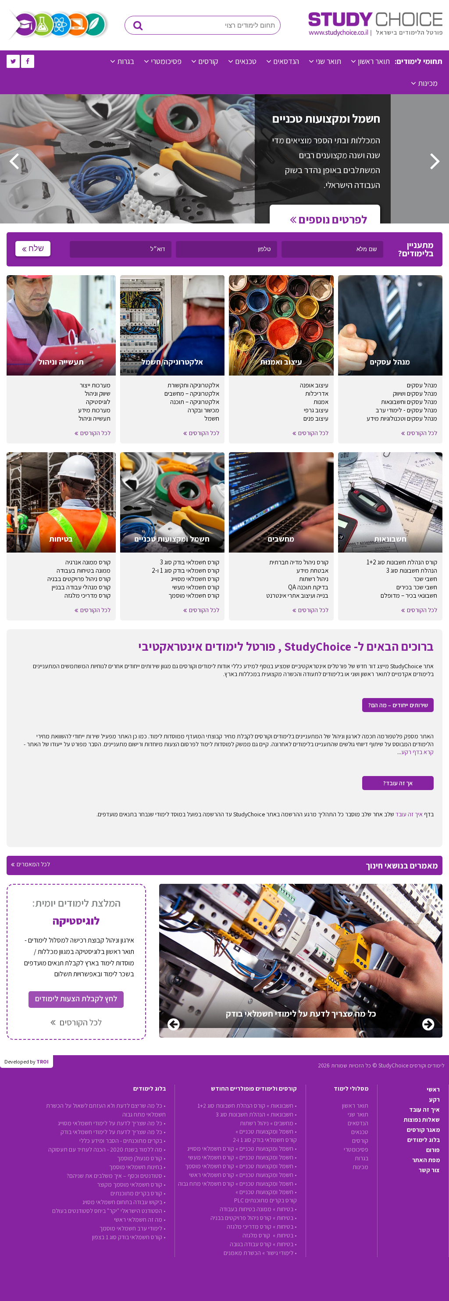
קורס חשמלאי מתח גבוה (206, 1184)
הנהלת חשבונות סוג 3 (411, 570)
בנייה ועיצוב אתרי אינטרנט (297, 595)
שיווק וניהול (97, 393)
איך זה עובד (409, 814)
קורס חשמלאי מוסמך (193, 595)
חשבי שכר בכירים (416, 587)
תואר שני (328, 61)
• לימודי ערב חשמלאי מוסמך (133, 1228)
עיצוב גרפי (316, 410)
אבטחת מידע (312, 570)
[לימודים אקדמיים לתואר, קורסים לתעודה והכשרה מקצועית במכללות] (375, 34)
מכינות (428, 83)
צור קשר (429, 1170)
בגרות (125, 61)
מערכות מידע (94, 410)
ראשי (433, 1089)
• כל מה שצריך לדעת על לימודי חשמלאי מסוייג (112, 1123)
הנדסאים (286, 61)
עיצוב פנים (315, 418)
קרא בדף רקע (417, 752)
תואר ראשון (374, 61)
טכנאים (246, 61)
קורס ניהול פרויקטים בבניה (78, 578)
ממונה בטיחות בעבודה (83, 570)
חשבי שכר (425, 578)
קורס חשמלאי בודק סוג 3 (189, 562)
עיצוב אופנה (314, 385)
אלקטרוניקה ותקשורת (193, 385)
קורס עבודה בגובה (250, 1244)
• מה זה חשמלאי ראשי (140, 1219)
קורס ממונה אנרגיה (87, 562)
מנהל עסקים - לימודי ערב (406, 410)
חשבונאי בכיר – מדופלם (409, 595)
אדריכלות (316, 393)
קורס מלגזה (256, 1235)
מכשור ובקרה (203, 410)
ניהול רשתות (313, 578)
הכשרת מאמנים (242, 1253)
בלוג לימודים (423, 1140)
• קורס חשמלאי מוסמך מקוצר (131, 1184)
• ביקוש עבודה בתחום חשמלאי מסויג (124, 1202)
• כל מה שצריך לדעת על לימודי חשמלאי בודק (113, 1132)
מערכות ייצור (95, 385)
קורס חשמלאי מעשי (195, 587)
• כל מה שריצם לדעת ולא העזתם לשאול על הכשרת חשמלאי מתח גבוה (106, 1110)
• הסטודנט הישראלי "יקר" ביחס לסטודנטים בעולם (109, 1211)
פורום (433, 1150)
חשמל (211, 418)
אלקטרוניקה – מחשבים (191, 393)
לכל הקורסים (422, 433)
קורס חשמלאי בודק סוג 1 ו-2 (185, 570)
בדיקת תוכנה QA (308, 587)
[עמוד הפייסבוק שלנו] (27, 61)
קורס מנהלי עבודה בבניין (81, 587)
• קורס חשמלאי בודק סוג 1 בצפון (129, 1237)
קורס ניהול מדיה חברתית (298, 562)
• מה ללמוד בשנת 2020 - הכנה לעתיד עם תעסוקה (107, 1149)
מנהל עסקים (422, 385)
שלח (36, 248)
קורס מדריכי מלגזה (87, 595)
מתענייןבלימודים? (416, 249)
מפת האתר (426, 1160)
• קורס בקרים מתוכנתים (138, 1193)
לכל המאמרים (33, 864)
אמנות (321, 401)
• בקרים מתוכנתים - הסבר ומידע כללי (122, 1141)
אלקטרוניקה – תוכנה (194, 401)
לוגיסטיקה (98, 401)
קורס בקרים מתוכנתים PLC (265, 1200)
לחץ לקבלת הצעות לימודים (76, 998)
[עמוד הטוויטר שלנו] (13, 61)
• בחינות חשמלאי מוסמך (137, 1167)
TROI (42, 1061)
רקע (434, 1099)
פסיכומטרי (166, 61)
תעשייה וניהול (94, 418)
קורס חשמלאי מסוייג (195, 578)
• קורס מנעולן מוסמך (141, 1158)
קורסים (208, 61)
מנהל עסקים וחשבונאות (409, 401)
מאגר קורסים (423, 1130)
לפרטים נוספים (331, 219)
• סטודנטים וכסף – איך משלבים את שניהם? (116, 1176)
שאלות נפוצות (422, 1120)
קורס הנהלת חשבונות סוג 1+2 (402, 562)
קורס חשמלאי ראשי (211, 1175)
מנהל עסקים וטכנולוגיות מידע (402, 418)
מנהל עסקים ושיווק (415, 393)
